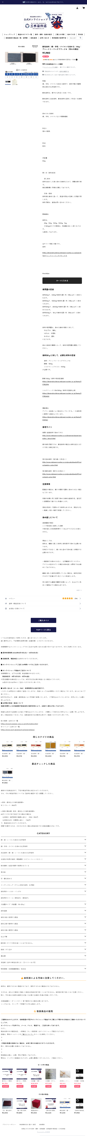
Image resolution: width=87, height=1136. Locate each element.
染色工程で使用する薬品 (9, 924)
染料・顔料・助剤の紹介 (43, 34)
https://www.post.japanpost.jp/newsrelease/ (18, 730)
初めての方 (71, 34)
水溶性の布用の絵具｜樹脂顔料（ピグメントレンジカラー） (22, 859)
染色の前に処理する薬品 (9, 917)
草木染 (80, 34)
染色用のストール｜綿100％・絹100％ (15, 898)
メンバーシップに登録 (50, 67)
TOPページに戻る (43, 630)
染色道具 (34, 38)
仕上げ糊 (4, 937)
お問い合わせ (44, 38)
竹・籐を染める (6, 879)
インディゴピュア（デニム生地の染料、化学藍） (18, 885)
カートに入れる (62, 281)
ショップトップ (9, 34)
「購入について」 (27, 1034)
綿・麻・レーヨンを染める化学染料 (13, 840)
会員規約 (42, 1124)
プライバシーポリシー (9, 1124)
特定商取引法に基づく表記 (28, 1124)
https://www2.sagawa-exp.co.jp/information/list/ (19, 724)
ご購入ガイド (43, 620)
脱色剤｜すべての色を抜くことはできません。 (17, 943)
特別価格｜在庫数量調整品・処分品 (13, 969)
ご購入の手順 (60, 34)
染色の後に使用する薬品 (9, 930)
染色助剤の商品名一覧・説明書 (17, 38)
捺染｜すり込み (6, 950)
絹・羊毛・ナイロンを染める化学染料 (14, 846)
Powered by (41, 1132)
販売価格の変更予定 (59, 38)
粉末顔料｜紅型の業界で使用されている (15, 866)
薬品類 (3, 956)
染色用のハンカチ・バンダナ (11, 891)
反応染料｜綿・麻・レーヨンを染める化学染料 (17, 853)
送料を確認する (64, 71)
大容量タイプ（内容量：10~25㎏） (13, 904)
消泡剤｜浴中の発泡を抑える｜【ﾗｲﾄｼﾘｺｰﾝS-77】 (18, 962)
